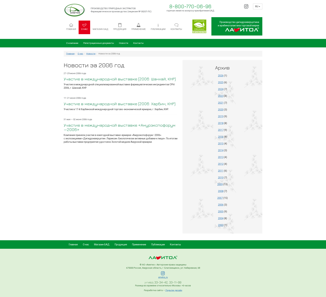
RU (257, 6)
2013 (220, 157)
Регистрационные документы (98, 43)
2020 (220, 109)
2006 (220, 204)
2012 (220, 164)
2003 (220, 225)
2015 (220, 143)
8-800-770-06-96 (190, 6)
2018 (220, 123)
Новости (123, 43)
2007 (220, 198)
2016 (220, 136)
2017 (220, 130)
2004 (220, 218)
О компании (72, 43)
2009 (220, 184)
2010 (220, 177)
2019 (220, 116)
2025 (220, 82)
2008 (220, 191)
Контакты (138, 43)
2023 (220, 96)
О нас (80, 53)
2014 (220, 150)
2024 (220, 89)
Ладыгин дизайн (173, 290)
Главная (70, 53)
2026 (220, 75)
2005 (220, 211)
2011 (220, 170)
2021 (220, 102)
